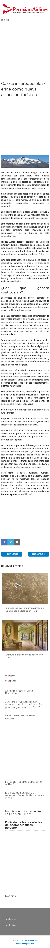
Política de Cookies (8, 925)
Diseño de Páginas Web (25, 943)
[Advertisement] (25, 50)
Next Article (37, 554)
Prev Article (12, 554)
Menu (6, 19)
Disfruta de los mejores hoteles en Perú (24, 656)
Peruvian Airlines (31, 940)
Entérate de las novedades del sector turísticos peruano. (23, 825)
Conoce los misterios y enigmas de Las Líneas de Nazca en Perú (25, 609)
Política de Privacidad (9, 919)
